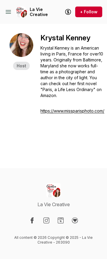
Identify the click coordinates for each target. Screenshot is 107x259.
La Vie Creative (39, 12)
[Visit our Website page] (61, 220)
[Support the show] (68, 11)
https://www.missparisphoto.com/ (72, 110)
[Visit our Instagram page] (46, 220)
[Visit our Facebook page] (32, 220)
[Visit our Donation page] (75, 220)
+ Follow (88, 11)
